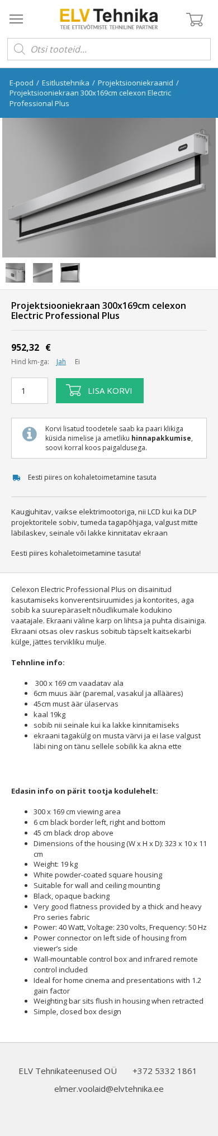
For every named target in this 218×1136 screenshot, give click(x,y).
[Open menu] (16, 18)
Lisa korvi (110, 390)
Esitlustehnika (65, 83)
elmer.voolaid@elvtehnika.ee (109, 1088)
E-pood (22, 83)
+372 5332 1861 (164, 1070)
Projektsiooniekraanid (135, 83)
